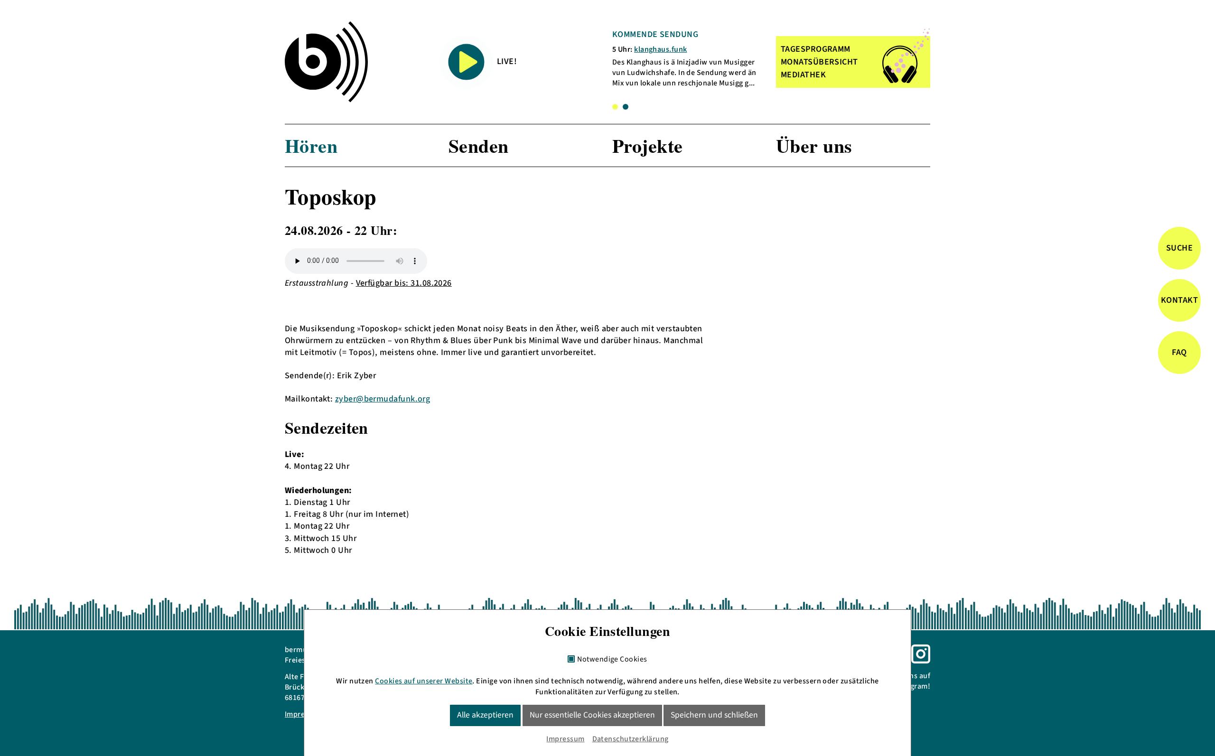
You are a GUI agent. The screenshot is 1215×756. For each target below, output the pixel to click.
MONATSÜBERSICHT (819, 62)
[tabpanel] (687, 58)
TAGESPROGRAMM (815, 49)
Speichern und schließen (714, 715)
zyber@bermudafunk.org (382, 399)
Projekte (647, 145)
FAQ (1179, 352)
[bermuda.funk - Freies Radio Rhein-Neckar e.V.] (326, 61)
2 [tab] (625, 107)
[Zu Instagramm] (920, 653)
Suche (1179, 248)
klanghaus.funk (660, 49)
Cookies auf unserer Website (423, 681)
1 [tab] (615, 107)
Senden (479, 145)
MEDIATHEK (803, 75)
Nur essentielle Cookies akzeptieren (592, 715)
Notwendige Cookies (612, 659)
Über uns (814, 145)
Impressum (565, 739)
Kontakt (1179, 300)
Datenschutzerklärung (630, 739)
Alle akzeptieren (485, 715)
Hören (311, 145)
